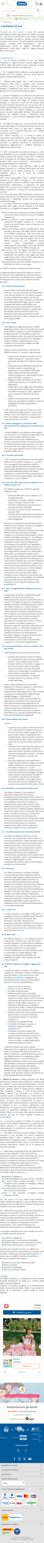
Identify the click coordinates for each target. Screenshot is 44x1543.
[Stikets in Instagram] (19, 1459)
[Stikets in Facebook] (14, 1459)
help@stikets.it (29, 44)
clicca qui (20, 930)
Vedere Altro (7, 22)
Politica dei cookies (27, 1539)
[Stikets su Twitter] (24, 1459)
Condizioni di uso (16, 1539)
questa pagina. (5, 1117)
